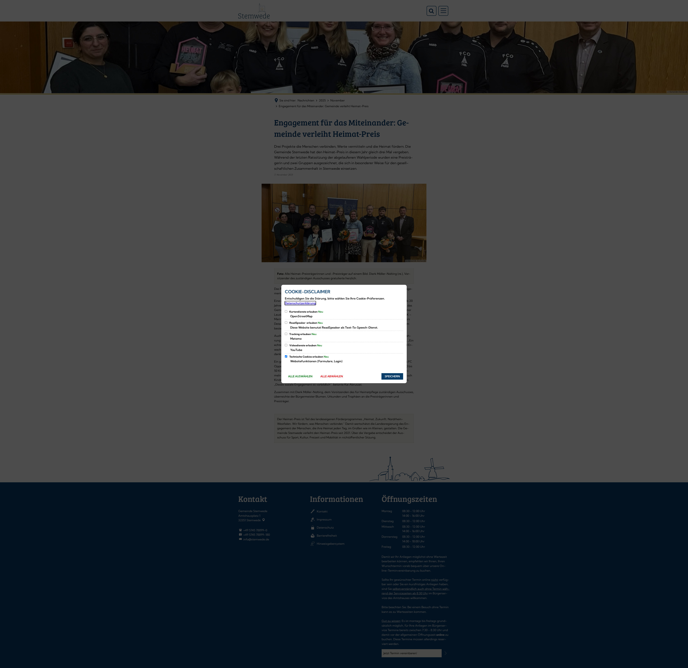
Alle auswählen (300, 376)
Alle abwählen (331, 376)
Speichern (392, 376)
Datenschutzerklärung (300, 303)
